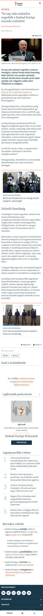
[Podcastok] (22, 613)
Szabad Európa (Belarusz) (11, 26)
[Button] (37, 35)
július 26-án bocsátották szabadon (15, 92)
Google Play (32, 532)
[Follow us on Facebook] (8, 593)
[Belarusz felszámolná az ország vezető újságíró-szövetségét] (21, 182)
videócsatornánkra (25, 565)
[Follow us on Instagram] (14, 593)
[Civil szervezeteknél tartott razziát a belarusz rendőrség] (21, 315)
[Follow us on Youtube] (3, 593)
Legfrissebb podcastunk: (17, 394)
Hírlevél (9, 613)
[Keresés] (34, 613)
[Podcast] (24, 593)
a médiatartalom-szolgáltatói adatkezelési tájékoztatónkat (22, 382)
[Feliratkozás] (29, 593)
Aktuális (5, 10)
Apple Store (17, 535)
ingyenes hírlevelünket (15, 555)
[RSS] (19, 593)
